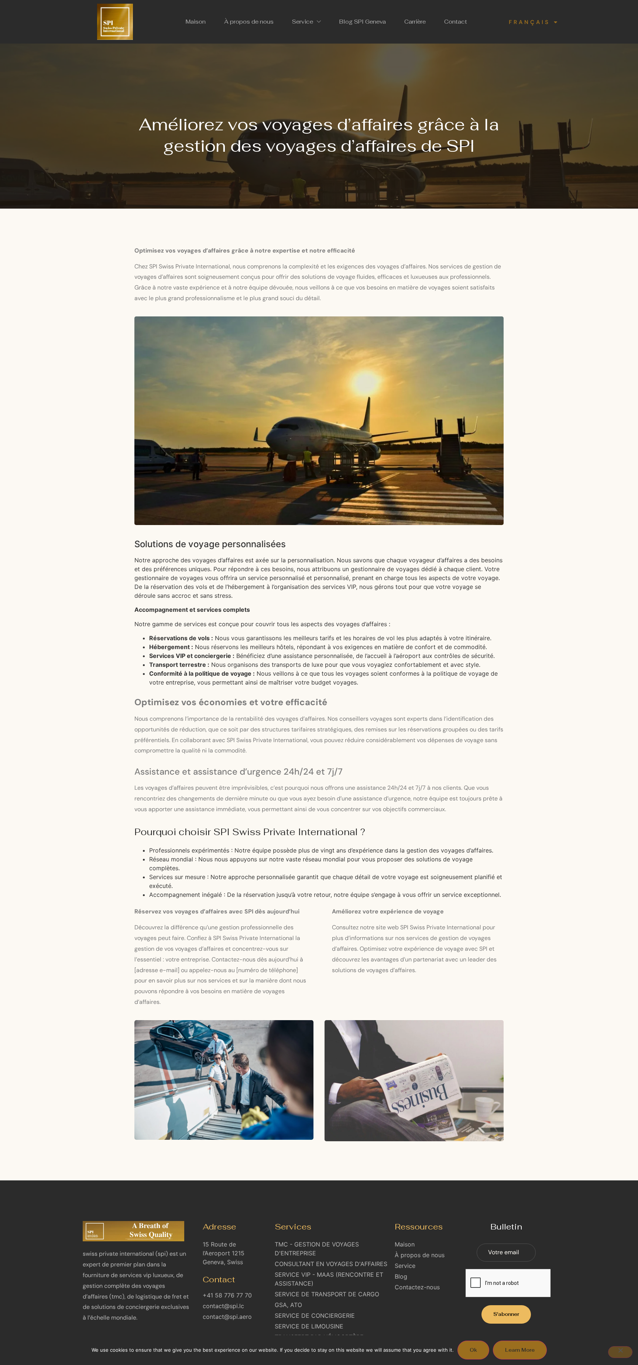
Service (302, 21)
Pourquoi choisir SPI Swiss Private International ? (249, 832)
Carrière (415, 21)
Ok (473, 1350)
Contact (455, 21)
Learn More (520, 1350)
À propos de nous (249, 21)
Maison (196, 21)
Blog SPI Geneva (362, 21)
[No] (620, 1352)
